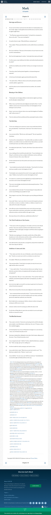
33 (28, 441)
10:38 (12, 388)
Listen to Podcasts (24, 475)
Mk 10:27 (31, 387)
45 (14, 401)
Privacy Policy (34, 458)
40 (14, 388)
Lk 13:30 (20, 438)
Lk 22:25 (17, 449)
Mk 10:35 (37, 395)
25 (13, 381)
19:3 (20, 370)
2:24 (41, 364)
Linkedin (39, 503)
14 (36, 19)
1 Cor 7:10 (25, 420)
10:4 (12, 412)
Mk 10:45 (29, 402)
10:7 (12, 417)
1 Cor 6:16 (20, 417)
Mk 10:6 (18, 367)
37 (40, 395)
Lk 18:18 (23, 430)
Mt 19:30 (16, 438)
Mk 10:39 (22, 398)
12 (31, 19)
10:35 (12, 443)
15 (37, 19)
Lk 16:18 (21, 420)
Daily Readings (15, 475)
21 (23, 433)
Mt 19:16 (18, 377)
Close (25, 508)
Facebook (33, 503)
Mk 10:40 (25, 399)
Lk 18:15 (23, 422)
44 (22, 404)
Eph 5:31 (25, 417)
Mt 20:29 (17, 451)
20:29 (29, 408)
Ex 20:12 (15, 433)
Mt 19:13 (17, 422)
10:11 (12, 420)
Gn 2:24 (16, 417)
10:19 (12, 433)
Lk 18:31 (26, 441)
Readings (44, 1)
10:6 (12, 414)
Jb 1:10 (19, 380)
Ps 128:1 (23, 380)
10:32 (12, 441)
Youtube (36, 503)
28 (20, 443)
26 (33, 383)
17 (20, 377)
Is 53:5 (40, 392)
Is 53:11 (33, 405)
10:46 (12, 408)
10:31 (12, 438)
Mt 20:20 (17, 443)
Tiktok (45, 503)
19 (23, 441)
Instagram (42, 503)
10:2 (12, 362)
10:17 (12, 430)
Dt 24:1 (38, 363)
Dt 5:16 (21, 433)
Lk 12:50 (16, 446)
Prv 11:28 (16, 436)
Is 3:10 (28, 380)
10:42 (12, 401)
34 (31, 408)
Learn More (35, 485)
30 (20, 430)
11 (29, 19)
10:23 (12, 378)
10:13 (12, 422)
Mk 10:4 (28, 364)
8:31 (17, 441)
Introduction (9, 19)
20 (13, 406)
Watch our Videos (34, 475)
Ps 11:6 (18, 391)
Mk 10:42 (19, 404)
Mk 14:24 (36, 392)
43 (26, 451)
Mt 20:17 (20, 441)
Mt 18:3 (32, 373)
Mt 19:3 (16, 409)
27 (14, 378)
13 (33, 19)
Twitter (30, 503)
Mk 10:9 (32, 369)
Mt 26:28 (39, 405)
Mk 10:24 (30, 383)
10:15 (12, 371)
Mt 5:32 (17, 420)
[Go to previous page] (6, 16)
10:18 (12, 374)
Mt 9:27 (22, 408)
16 (40, 19)
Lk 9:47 (15, 425)
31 (25, 408)
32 (18, 370)
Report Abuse (36, 1)
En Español (25, 11)
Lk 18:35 (23, 451)
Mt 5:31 (15, 370)
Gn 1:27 (36, 364)
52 (14, 408)
